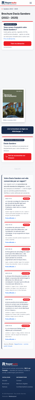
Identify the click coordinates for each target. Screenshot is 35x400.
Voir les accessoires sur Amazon (16, 157)
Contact (18, 380)
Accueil (4, 380)
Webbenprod (12, 396)
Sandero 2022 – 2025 (9, 9)
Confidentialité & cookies (24, 387)
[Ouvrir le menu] (31, 3)
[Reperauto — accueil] (9, 3)
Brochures (5, 383)
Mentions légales (22, 383)
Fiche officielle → (10, 218)
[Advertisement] (17, 69)
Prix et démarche (9, 39)
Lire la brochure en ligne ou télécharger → (17, 130)
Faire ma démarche (17, 43)
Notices (4, 387)
